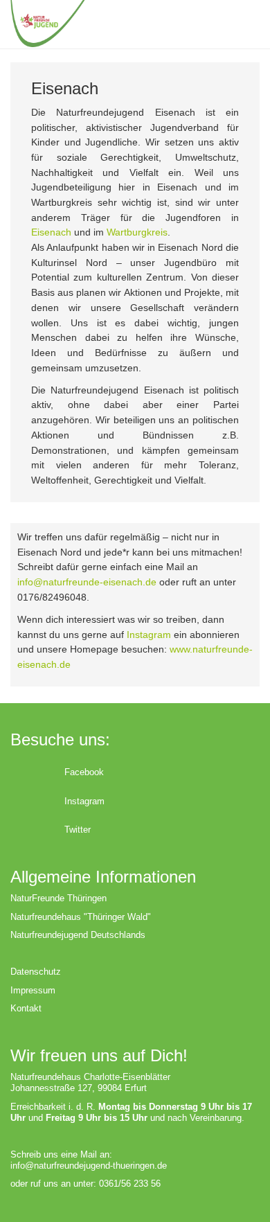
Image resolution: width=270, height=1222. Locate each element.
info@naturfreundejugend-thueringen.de (88, 1165)
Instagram (149, 634)
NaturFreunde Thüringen (58, 898)
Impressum (32, 990)
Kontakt (26, 1008)
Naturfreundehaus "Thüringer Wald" (80, 917)
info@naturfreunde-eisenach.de (86, 581)
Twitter (77, 829)
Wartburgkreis (137, 232)
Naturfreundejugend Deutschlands (77, 935)
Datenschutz (35, 971)
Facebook (84, 772)
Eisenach (51, 232)
